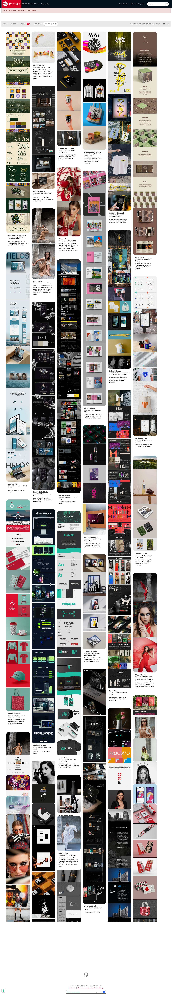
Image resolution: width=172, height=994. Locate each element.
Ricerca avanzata (51, 23)
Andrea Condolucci (91, 537)
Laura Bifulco (38, 281)
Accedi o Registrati (138, 4)
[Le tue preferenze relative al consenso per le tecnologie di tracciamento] (3, 990)
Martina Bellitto (141, 438)
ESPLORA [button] (123, 4)
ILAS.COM (45, 4)
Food (49, 67)
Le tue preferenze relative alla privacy (91, 992)
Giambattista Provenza (92, 152)
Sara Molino (12, 484)
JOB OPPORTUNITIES (31, 4)
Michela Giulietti (141, 554)
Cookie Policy (98, 988)
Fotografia (44, 67)
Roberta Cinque (115, 371)
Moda (74, 240)
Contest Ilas (120, 372)
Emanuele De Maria (40, 492)
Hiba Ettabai (63, 853)
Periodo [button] (24, 24)
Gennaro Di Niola (90, 651)
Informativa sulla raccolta (73, 992)
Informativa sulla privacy (85, 988)
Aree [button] (5, 24)
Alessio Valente (90, 408)
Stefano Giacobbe (39, 745)
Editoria (86, 411)
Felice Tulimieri (39, 191)
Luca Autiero (63, 758)
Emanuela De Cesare (66, 148)
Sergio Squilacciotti (116, 213)
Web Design (44, 193)
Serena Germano (14, 713)
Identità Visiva (63, 152)
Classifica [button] (37, 24)
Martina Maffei (64, 495)
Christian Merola (90, 906)
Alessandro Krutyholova (17, 235)
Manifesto (137, 442)
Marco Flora (139, 257)
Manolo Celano (38, 65)
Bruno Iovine (114, 691)
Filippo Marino (140, 675)
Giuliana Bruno (64, 239)
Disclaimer (72, 988)
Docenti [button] (13, 24)
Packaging (138, 260)
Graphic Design (19, 237)
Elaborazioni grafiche (14, 238)
